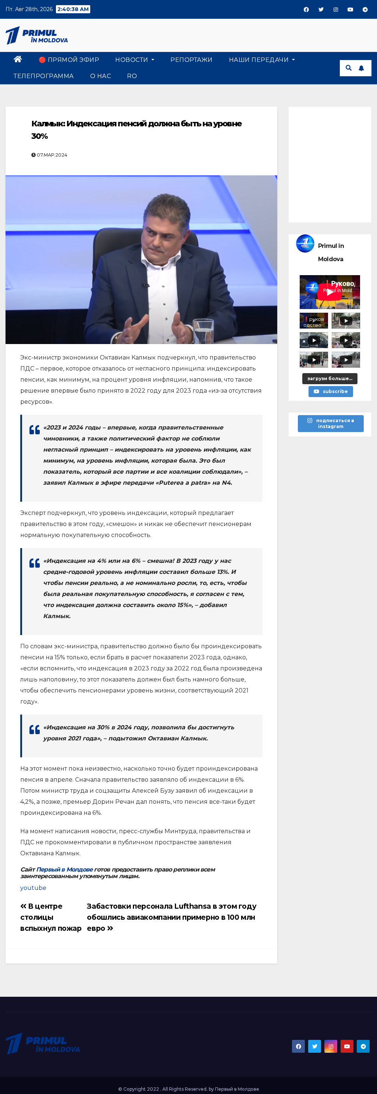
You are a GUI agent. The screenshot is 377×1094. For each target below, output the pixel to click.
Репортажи (191, 59)
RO (132, 76)
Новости (132, 59)
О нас (100, 76)
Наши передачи (259, 59)
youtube (33, 887)
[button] (349, 67)
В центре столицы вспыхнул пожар (51, 917)
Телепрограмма (44, 76)
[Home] (18, 60)
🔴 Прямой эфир (69, 59)
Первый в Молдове (64, 869)
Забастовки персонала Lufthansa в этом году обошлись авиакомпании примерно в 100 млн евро (171, 917)
